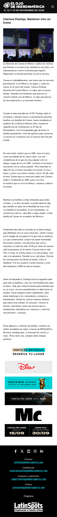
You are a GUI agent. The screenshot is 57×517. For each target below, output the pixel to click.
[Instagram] (35, 451)
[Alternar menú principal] (53, 7)
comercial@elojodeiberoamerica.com (28, 479)
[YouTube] (28, 451)
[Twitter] (22, 451)
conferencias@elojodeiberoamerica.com (28, 471)
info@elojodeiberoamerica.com (28, 462)
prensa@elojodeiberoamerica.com (28, 487)
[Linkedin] (41, 451)
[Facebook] (15, 451)
